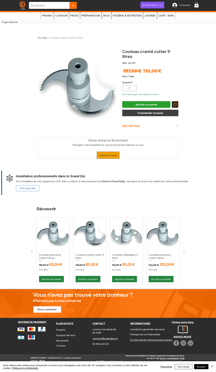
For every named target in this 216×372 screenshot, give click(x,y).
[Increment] (134, 88)
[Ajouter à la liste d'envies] (175, 104)
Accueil (42, 37)
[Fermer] (212, 366)
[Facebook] (176, 343)
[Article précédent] (32, 251)
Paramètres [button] (166, 366)
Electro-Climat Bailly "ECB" (172, 358)
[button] (196, 4)
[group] (108, 251)
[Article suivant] (184, 251)
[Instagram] (183, 343)
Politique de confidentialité (25, 368)
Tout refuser (183, 366)
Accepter (201, 366)
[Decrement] (125, 88)
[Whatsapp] (190, 343)
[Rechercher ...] (73, 5)
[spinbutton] (129, 88)
